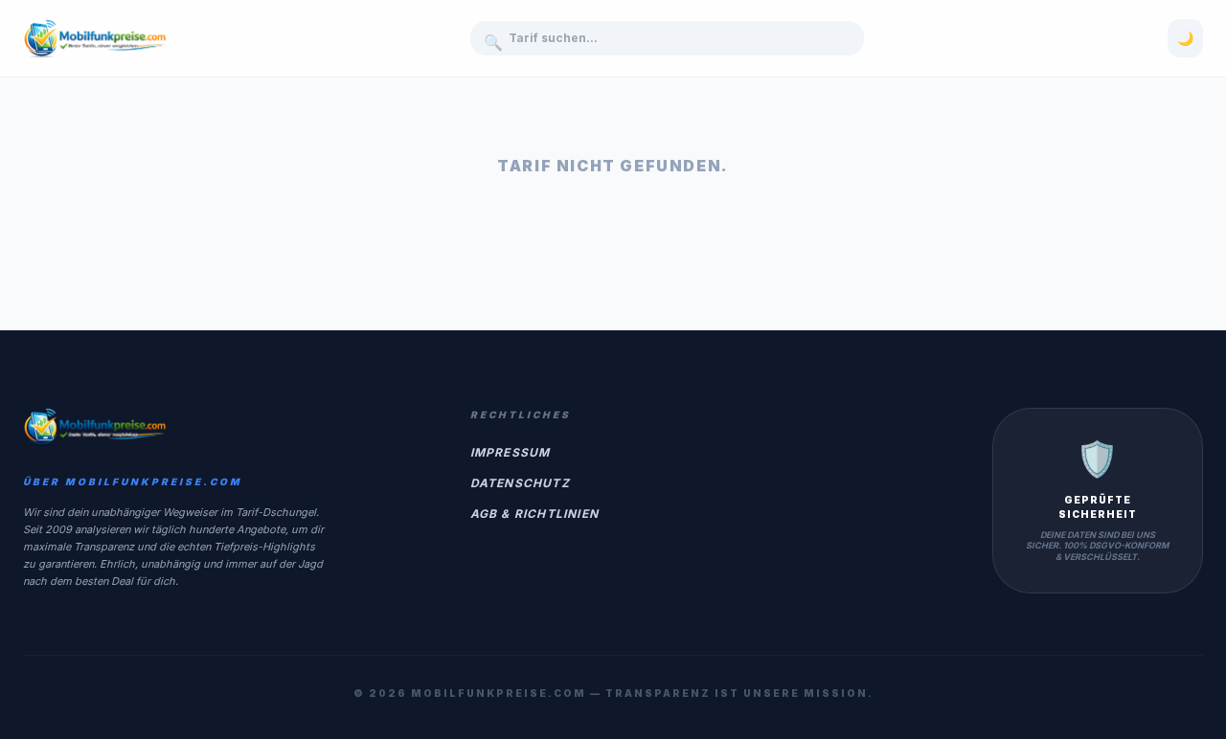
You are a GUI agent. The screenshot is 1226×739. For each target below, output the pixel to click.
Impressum (510, 452)
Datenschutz (520, 483)
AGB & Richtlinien (534, 513)
